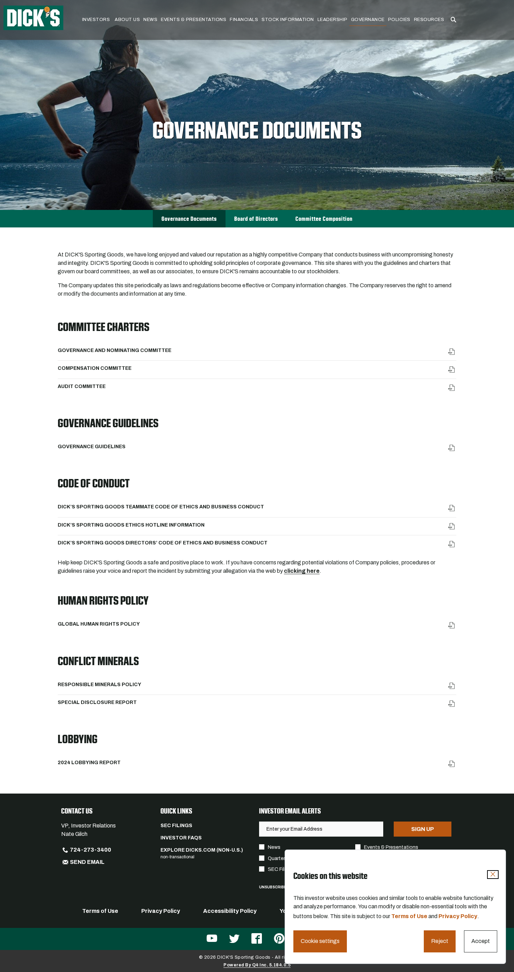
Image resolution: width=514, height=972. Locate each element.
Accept (480, 941)
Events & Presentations (391, 847)
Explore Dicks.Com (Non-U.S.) (201, 850)
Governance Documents (189, 218)
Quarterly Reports (288, 858)
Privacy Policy (457, 916)
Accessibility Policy (230, 911)
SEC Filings (176, 825)
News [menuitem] (150, 19)
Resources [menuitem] (429, 19)
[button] (453, 20)
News (274, 847)
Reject (439, 941)
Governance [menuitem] (368, 19)
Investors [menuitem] (96, 19)
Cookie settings (320, 941)
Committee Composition (323, 218)
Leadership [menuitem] (332, 19)
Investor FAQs (181, 837)
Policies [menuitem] (399, 19)
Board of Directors (256, 218)
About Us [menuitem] (127, 19)
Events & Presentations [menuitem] (193, 19)
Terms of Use (409, 916)
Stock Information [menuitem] (288, 19)
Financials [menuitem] (244, 19)
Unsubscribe (272, 887)
